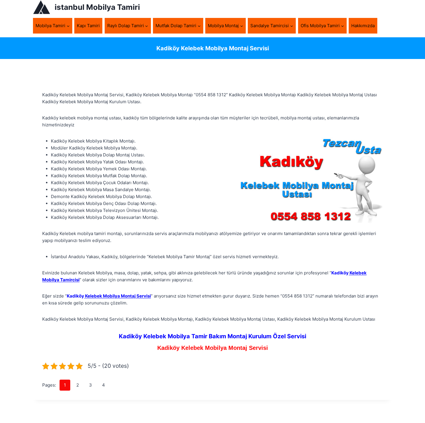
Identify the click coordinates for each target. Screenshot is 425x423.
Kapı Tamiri (88, 25)
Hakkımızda (363, 25)
